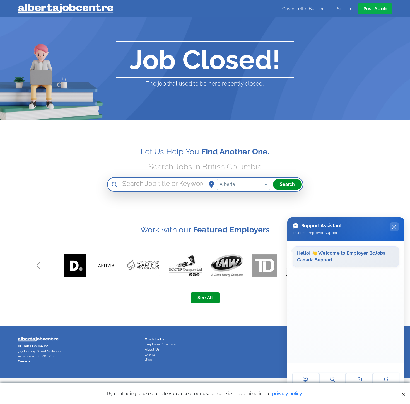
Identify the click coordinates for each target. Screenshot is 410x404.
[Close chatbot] (394, 226)
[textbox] (243, 184)
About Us (152, 349)
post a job (375, 8)
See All (205, 297)
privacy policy (287, 393)
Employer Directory (160, 344)
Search (287, 184)
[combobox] (243, 184)
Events (150, 354)
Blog (148, 359)
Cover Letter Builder (303, 8)
